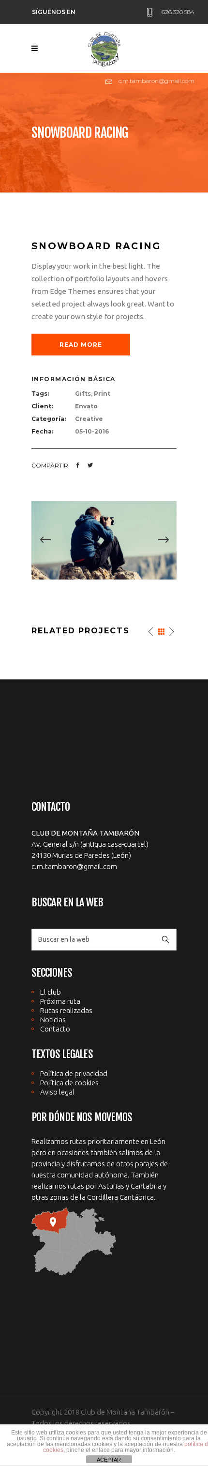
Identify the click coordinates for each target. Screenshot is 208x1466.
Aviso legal (57, 1092)
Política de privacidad (73, 1073)
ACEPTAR (109, 1460)
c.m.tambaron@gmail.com (74, 866)
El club (50, 992)
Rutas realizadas (66, 1010)
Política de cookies (69, 1083)
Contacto (55, 1029)
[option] (104, 540)
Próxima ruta (60, 1001)
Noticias (53, 1019)
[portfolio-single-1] (104, 539)
